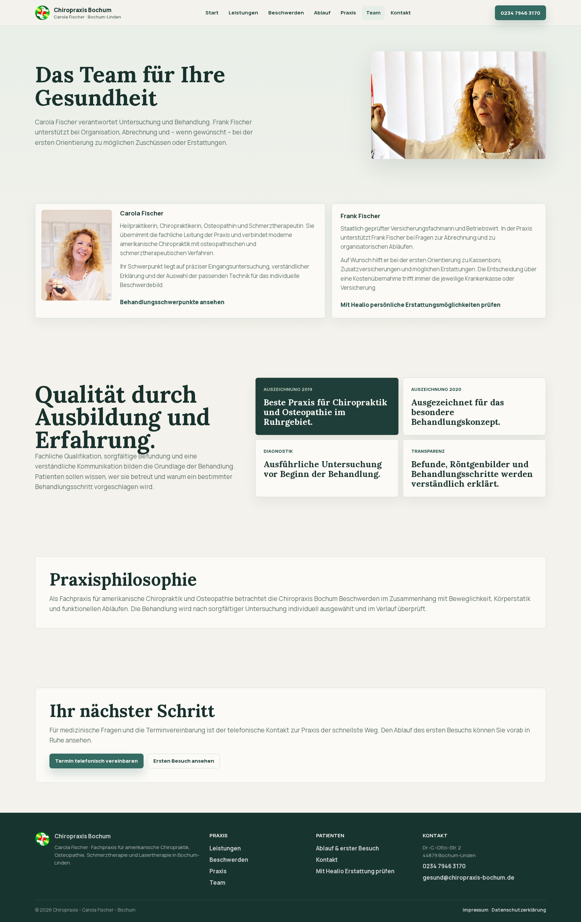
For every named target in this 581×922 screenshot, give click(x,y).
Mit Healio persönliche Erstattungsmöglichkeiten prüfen (421, 305)
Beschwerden (286, 12)
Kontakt (401, 12)
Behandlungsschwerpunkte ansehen (172, 302)
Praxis (348, 12)
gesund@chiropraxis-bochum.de (468, 877)
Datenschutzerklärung (519, 910)
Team (373, 12)
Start (212, 12)
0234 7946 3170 (520, 12)
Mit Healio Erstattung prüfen (355, 871)
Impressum (476, 910)
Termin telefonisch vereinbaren (96, 760)
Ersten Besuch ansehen (183, 760)
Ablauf (322, 12)
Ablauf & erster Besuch (347, 848)
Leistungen (243, 12)
